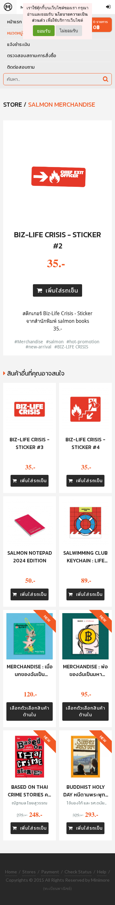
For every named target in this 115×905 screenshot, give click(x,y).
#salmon (55, 341)
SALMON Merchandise (61, 104)
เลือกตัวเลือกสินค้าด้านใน (29, 711)
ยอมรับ (43, 30)
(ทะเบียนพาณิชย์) (57, 888)
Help (101, 871)
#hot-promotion (82, 341)
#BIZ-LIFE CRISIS (71, 346)
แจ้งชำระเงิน (18, 44)
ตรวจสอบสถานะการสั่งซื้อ (31, 55)
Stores (29, 871)
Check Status (78, 871)
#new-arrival (38, 346)
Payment (50, 871)
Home (11, 871)
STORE (12, 104)
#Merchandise (28, 341)
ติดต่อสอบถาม (20, 67)
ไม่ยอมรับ (69, 30)
